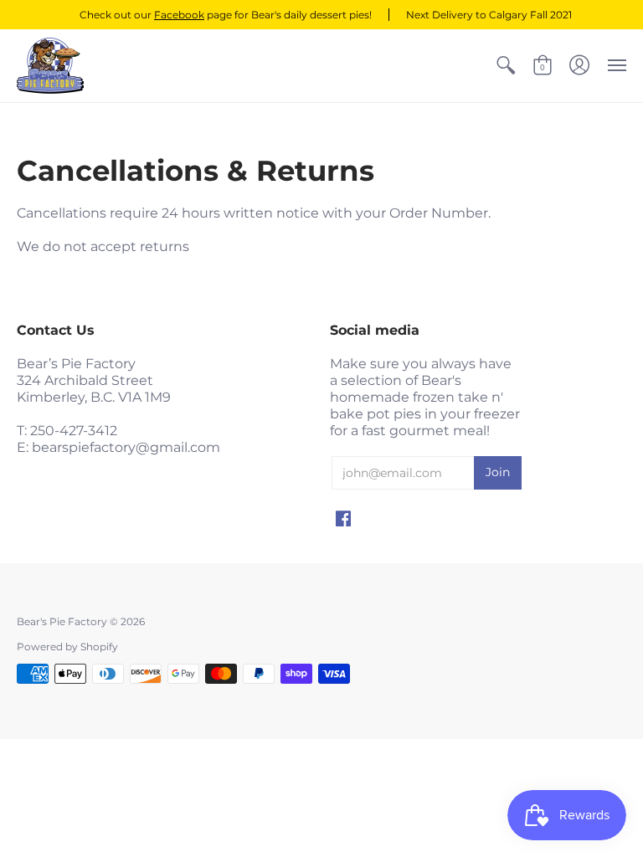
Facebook (179, 14)
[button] (505, 65)
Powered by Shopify (67, 646)
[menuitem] (505, 65)
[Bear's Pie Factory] (50, 65)
